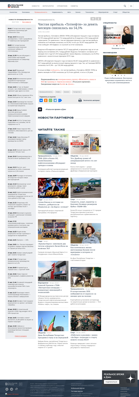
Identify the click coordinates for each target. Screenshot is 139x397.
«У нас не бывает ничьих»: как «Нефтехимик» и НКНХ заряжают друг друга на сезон (20, 89)
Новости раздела (21, 336)
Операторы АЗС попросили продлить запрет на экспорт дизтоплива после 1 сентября (19, 205)
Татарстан (76, 92)
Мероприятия (103, 12)
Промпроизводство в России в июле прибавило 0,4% (20, 157)
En (131, 6)
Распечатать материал (91, 100)
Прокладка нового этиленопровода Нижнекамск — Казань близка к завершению (19, 294)
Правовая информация (124, 388)
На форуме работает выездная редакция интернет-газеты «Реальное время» (53, 164)
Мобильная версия (77, 388)
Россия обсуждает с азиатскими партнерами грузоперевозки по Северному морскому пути (19, 58)
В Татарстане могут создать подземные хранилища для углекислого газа (19, 30)
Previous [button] (104, 34)
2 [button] (117, 46)
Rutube (63, 84)
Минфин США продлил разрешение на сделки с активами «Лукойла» (20, 303)
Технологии (89, 12)
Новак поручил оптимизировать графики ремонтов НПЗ (20, 276)
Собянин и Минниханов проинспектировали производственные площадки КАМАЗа (20, 329)
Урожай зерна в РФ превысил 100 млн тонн (19, 151)
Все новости (26, 22)
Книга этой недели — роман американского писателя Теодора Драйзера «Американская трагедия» (84, 164)
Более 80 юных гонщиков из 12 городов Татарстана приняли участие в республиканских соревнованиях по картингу (86, 209)
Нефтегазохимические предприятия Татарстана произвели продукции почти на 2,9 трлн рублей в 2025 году (20, 195)
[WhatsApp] (50, 100)
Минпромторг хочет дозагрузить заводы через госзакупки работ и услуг (19, 186)
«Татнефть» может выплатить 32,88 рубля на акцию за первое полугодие (20, 320)
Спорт (115, 12)
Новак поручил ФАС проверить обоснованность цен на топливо (20, 131)
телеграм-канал (64, 79)
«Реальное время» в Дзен (56, 109)
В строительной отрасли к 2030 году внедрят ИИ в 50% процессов (20, 311)
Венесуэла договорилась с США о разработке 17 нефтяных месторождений (20, 39)
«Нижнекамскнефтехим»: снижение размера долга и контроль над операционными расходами (20, 224)
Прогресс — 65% (18, 240)
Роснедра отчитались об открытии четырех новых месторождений (20, 177)
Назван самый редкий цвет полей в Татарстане (20, 254)
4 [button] (123, 46)
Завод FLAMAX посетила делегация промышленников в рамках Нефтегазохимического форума (19, 113)
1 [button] (114, 46)
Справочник (62, 6)
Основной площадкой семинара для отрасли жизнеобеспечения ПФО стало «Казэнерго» (20, 285)
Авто (69, 12)
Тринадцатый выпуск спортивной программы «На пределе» (53, 207)
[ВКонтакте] (93, 18)
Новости (35, 6)
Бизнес (78, 12)
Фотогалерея (48, 6)
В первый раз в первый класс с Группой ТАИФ (18, 268)
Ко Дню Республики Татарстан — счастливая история (83, 253)
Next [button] (132, 34)
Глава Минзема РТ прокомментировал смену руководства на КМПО (19, 139)
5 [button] (124, 75)
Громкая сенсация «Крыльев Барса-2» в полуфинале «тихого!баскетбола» (53, 249)
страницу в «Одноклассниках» (59, 82)
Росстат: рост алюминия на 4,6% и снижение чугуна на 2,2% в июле (19, 169)
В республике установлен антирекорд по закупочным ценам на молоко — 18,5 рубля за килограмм (86, 297)
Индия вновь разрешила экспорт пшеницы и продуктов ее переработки (19, 233)
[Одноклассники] (98, 18)
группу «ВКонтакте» (80, 79)
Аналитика (13, 12)
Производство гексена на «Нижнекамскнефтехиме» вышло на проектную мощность (20, 104)
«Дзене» (70, 84)
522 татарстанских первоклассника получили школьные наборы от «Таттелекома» (17, 48)
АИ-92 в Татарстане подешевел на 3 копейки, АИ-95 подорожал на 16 (19, 122)
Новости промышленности (21, 19)
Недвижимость (57, 12)
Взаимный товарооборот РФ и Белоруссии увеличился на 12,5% (19, 72)
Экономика (26, 12)
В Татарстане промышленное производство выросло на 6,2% (18, 261)
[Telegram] (55, 100)
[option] (119, 34)
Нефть (58, 92)
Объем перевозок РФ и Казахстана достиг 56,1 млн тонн (20, 96)
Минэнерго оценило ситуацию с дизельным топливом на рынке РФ (19, 215)
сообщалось (55, 70)
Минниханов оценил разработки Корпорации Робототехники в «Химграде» (19, 80)
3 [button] (120, 46)
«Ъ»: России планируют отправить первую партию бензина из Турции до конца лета (20, 246)
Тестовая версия (77, 391)
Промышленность (40, 12)
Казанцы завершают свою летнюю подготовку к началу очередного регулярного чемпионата (84, 341)
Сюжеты (74, 6)
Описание (123, 391)
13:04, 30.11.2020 (43, 32)
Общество (126, 12)
